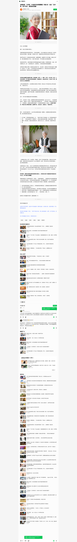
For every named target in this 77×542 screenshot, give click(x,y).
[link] (23, 317)
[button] (21, 317)
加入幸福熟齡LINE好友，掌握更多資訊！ (28, 216)
